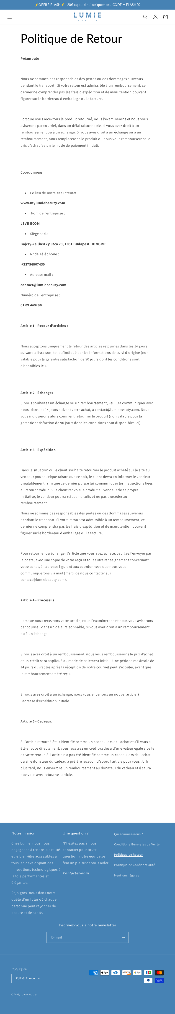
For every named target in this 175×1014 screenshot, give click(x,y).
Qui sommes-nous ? (128, 834)
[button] (10, 17)
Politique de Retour (128, 854)
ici (43, 365)
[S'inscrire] (123, 937)
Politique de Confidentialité (134, 865)
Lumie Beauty (29, 994)
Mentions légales (126, 875)
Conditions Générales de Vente (137, 844)
